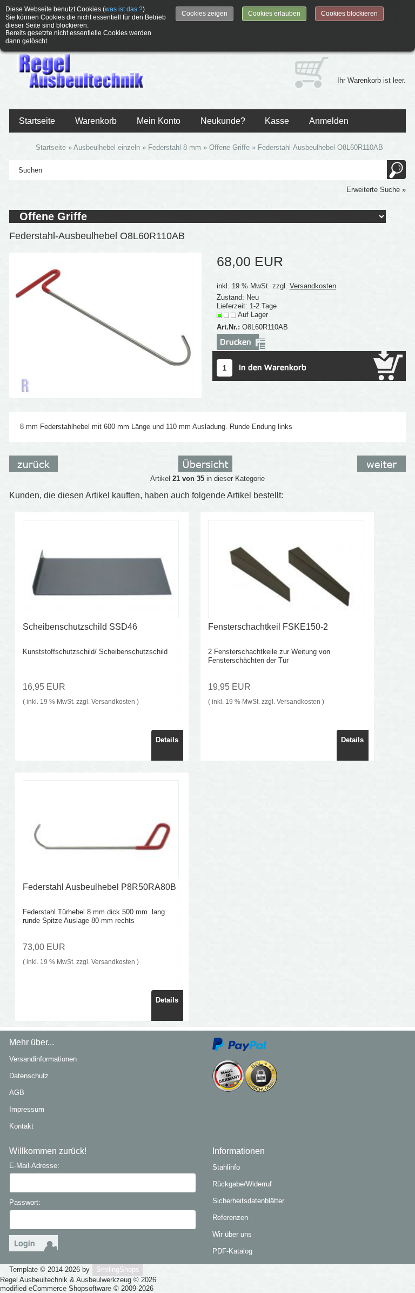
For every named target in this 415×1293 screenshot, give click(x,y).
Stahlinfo (226, 1167)
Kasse (277, 121)
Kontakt (21, 1126)
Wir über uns (232, 1234)
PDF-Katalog (232, 1251)
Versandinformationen (43, 1059)
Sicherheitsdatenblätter (248, 1201)
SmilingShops (117, 1269)
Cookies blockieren (349, 13)
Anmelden (329, 121)
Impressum (26, 1109)
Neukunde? (222, 121)
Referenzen (230, 1217)
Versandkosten (313, 286)
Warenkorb (96, 121)
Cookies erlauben (274, 13)
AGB (16, 1093)
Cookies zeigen (204, 13)
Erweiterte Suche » (376, 190)
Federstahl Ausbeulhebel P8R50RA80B (99, 887)
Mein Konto (158, 121)
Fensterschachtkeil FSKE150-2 (268, 626)
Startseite (37, 121)
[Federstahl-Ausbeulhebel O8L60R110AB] (105, 325)
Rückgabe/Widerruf (242, 1184)
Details (167, 740)
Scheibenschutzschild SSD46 (80, 626)
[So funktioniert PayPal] (239, 1044)
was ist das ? (124, 9)
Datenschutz (29, 1076)
